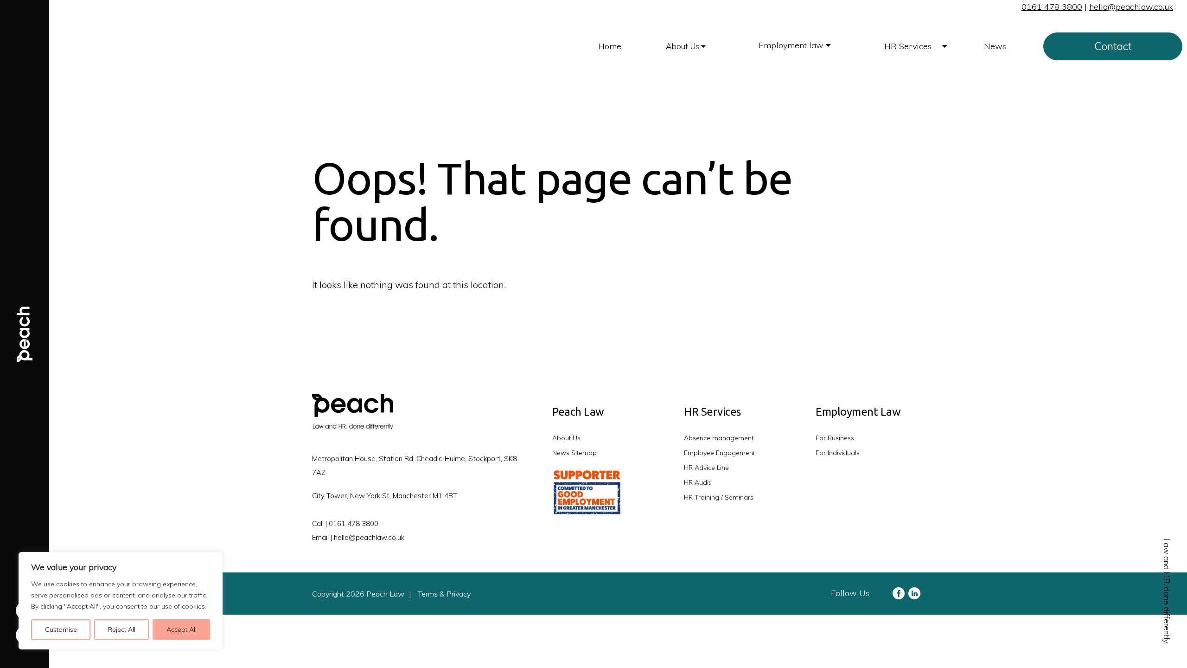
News (995, 46)
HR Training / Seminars (718, 497)
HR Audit (697, 482)
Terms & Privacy (444, 593)
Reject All (121, 629)
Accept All (181, 629)
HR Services (909, 46)
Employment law (792, 45)
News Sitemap (574, 453)
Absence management (718, 438)
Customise (61, 629)
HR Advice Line (706, 467)
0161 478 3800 (1051, 6)
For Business (835, 438)
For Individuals (838, 453)
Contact (1113, 46)
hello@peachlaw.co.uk (1131, 6)
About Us (683, 46)
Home (609, 46)
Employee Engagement (719, 453)
